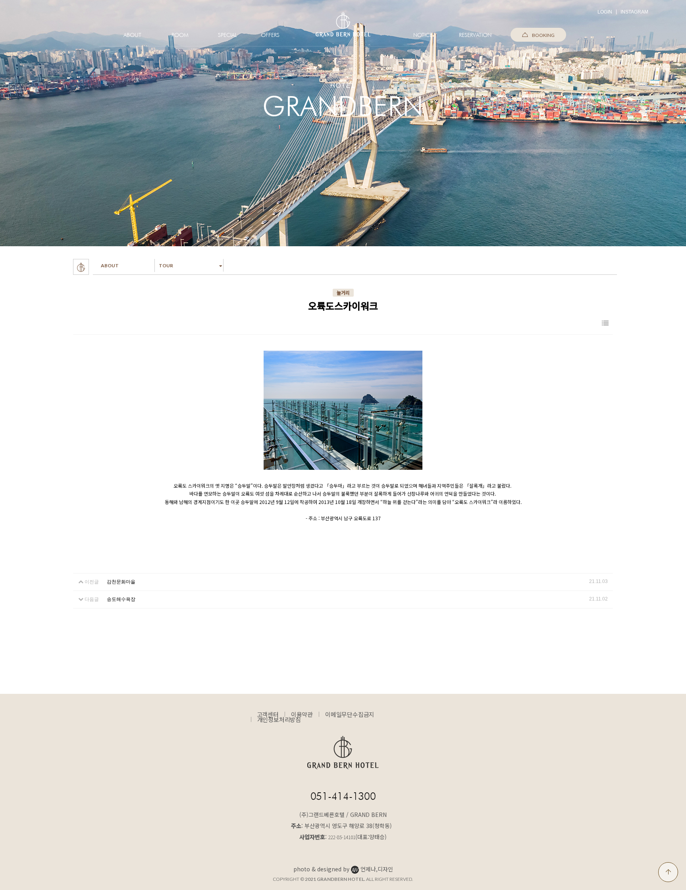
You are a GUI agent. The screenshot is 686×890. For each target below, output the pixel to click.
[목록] (605, 323)
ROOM (180, 35)
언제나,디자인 (376, 869)
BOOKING (543, 35)
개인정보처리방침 (279, 719)
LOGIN (604, 12)
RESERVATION (475, 35)
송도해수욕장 (121, 599)
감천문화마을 (121, 582)
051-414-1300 (343, 796)
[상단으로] (668, 872)
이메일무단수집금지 (349, 714)
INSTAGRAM (634, 12)
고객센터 (268, 714)
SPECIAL (227, 35)
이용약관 (302, 714)
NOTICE (422, 35)
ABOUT (132, 35)
